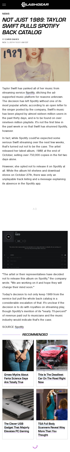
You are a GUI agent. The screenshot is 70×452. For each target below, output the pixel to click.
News (5, 14)
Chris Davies (12, 39)
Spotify (30, 92)
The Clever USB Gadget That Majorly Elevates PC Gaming (16, 427)
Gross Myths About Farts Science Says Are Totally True (16, 378)
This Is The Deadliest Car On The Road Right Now (52, 378)
